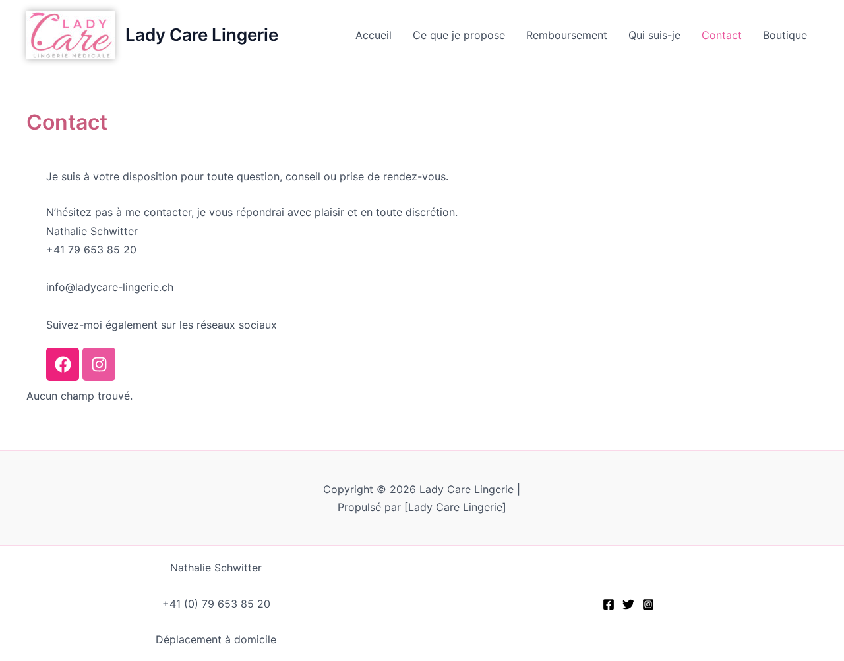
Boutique (785, 34)
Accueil (373, 34)
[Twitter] (628, 604)
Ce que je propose (459, 34)
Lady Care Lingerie (201, 34)
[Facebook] (609, 604)
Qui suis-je (654, 34)
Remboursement (566, 34)
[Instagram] (648, 604)
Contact (722, 34)
